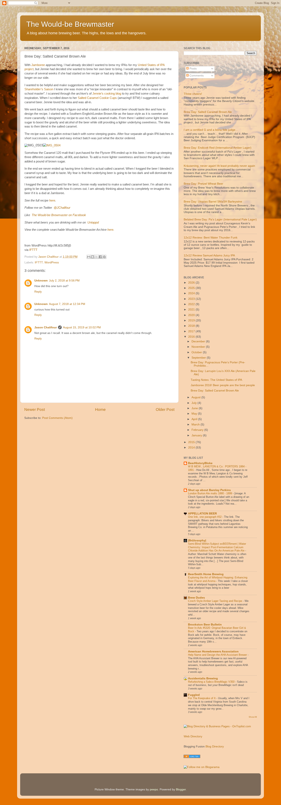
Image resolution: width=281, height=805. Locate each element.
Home (100, 409)
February (198, 429)
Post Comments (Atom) (57, 417)
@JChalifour (62, 207)
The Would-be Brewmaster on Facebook (59, 215)
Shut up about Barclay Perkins (209, 490)
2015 (192, 442)
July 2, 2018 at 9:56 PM (64, 280)
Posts (193, 68)
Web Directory (193, 736)
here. (110, 229)
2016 (192, 336)
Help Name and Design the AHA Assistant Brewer (218, 654)
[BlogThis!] (93, 257)
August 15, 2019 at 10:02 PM (82, 327)
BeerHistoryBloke (200, 463)
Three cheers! (193, 93)
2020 (192, 315)
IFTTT (33, 249)
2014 (192, 447)
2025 (192, 288)
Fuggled (194, 694)
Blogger (181, 789)
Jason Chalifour (45, 327)
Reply (38, 291)
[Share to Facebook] (100, 257)
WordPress (51, 262)
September (199, 357)
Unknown (41, 280)
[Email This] (89, 257)
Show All (253, 717)
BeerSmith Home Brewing (206, 574)
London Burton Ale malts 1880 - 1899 (210, 493)
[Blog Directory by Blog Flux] (192, 757)
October (197, 352)
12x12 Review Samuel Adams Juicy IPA (209, 255)
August (196, 397)
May (195, 413)
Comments (196, 75)
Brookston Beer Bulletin (205, 624)
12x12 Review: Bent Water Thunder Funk (210, 237)
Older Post (165, 409)
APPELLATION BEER (202, 513)
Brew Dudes (196, 597)
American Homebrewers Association (213, 651)
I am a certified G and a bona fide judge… (211, 129)
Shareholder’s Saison (38, 89)
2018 (192, 325)
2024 (192, 293)
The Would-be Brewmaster (70, 24)
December (199, 341)
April (195, 419)
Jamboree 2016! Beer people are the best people (223, 385)
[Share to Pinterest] (104, 257)
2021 (192, 309)
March (196, 424)
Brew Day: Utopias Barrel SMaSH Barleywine (213, 201)
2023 (192, 298)
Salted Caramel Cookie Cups (97, 98)
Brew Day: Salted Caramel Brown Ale (208, 112)
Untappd (93, 222)
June (195, 408)
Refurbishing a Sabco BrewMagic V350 (211, 681)
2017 (192, 331)
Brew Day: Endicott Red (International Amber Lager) (217, 147)
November (199, 346)
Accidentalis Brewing (203, 678)
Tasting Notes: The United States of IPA (216, 379)
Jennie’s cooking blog (106, 93)
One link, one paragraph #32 (205, 516)
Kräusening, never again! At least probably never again (219, 165)
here (52, 200)
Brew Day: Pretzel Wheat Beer (203, 183)
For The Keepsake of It (202, 698)
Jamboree (38, 65)
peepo (154, 789)
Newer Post (34, 409)
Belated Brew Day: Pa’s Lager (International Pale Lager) (220, 219)
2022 (192, 304)
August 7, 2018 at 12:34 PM (67, 304)
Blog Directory (215, 746)
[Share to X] (96, 257)
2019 (192, 320)
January (197, 435)
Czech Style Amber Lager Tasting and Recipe (215, 600)
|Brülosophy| (197, 540)
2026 (192, 282)
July (194, 402)
